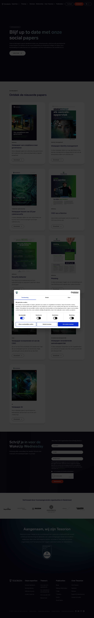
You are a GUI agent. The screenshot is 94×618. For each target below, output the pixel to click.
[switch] (39, 318)
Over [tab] (69, 297)
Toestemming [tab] (24, 297)
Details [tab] (47, 297)
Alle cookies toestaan (68, 324)
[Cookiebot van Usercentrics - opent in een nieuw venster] (72, 293)
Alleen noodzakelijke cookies (26, 324)
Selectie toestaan (47, 324)
